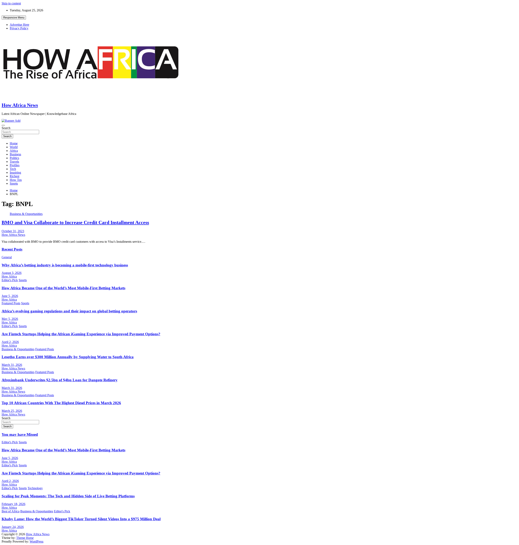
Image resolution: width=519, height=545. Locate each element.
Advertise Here (19, 24)
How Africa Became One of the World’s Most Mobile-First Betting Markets (63, 288)
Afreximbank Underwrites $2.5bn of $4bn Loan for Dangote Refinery (60, 380)
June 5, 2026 (10, 296)
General (7, 257)
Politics (14, 158)
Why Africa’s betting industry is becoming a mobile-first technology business (65, 265)
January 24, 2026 (13, 527)
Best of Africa (10, 511)
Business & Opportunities (26, 214)
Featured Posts (11, 303)
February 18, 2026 (13, 504)
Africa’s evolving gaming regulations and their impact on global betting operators (69, 311)
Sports (14, 183)
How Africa (9, 276)
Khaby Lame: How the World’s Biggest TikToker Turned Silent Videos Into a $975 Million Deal (81, 519)
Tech (13, 169)
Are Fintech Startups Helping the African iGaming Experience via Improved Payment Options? (81, 334)
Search (6, 128)
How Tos (16, 180)
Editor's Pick (10, 280)
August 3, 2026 (11, 273)
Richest (14, 176)
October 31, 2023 (13, 231)
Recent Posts (12, 249)
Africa (14, 150)
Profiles (14, 165)
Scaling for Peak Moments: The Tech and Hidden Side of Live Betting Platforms (68, 496)
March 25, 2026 (12, 410)
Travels (14, 161)
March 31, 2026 (12, 365)
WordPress (36, 541)
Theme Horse (25, 538)
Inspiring (15, 172)
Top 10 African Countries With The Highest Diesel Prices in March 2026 (61, 403)
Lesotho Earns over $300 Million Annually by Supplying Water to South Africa (68, 357)
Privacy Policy (19, 28)
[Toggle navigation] (3, 125)
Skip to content (11, 3)
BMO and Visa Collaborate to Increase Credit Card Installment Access (75, 222)
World (14, 147)
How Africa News (20, 105)
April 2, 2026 (10, 342)
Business (15, 154)
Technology (35, 488)
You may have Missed (20, 434)
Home (14, 143)
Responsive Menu (13, 17)
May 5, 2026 (10, 319)
